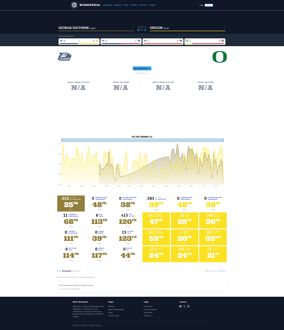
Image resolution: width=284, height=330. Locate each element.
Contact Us (147, 316)
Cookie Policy (148, 313)
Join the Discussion (140, 68)
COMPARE (133, 5)
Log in (62, 289)
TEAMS (125, 5)
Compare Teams (113, 316)
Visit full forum (222, 271)
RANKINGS (118, 5)
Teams (110, 313)
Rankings (111, 306)
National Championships (116, 309)
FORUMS (152, 5)
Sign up (209, 5)
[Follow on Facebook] (139, 30)
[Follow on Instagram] (145, 30)
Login (201, 5)
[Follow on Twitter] (142, 30)
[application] (142, 163)
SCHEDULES (143, 5)
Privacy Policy (148, 306)
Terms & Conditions (150, 309)
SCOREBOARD (107, 5)
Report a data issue (143, 73)
